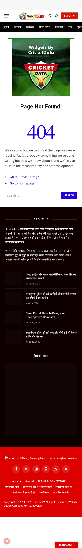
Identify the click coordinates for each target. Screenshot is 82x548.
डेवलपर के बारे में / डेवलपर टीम (37, 486)
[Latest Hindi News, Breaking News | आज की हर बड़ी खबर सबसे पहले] (31, 16)
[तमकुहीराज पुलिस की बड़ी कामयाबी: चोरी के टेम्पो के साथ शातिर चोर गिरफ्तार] (13, 337)
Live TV (69, 15)
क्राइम (17, 27)
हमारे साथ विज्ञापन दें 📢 (24, 492)
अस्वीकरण (44, 492)
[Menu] (6, 16)
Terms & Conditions (52, 481)
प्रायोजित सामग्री (61, 492)
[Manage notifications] (7, 541)
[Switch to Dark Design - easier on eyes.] (49, 16)
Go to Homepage (22, 183)
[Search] (56, 16)
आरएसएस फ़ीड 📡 (64, 486)
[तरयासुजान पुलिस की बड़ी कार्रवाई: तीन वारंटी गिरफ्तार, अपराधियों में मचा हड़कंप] (13, 298)
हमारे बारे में (17, 481)
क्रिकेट (30, 27)
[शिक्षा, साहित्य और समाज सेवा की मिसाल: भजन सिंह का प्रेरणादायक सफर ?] (13, 278)
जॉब (70, 27)
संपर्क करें (29, 481)
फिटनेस (59, 27)
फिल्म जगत (44, 27)
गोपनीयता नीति (12, 486)
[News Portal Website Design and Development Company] (13, 317)
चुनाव (6, 27)
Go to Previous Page (24, 177)
